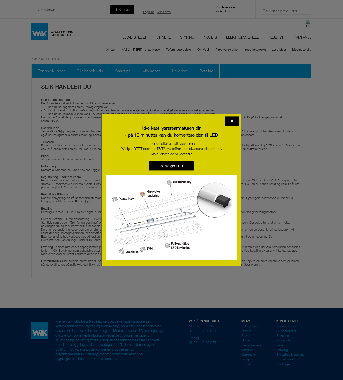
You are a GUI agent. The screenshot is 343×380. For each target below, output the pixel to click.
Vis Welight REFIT (171, 166)
